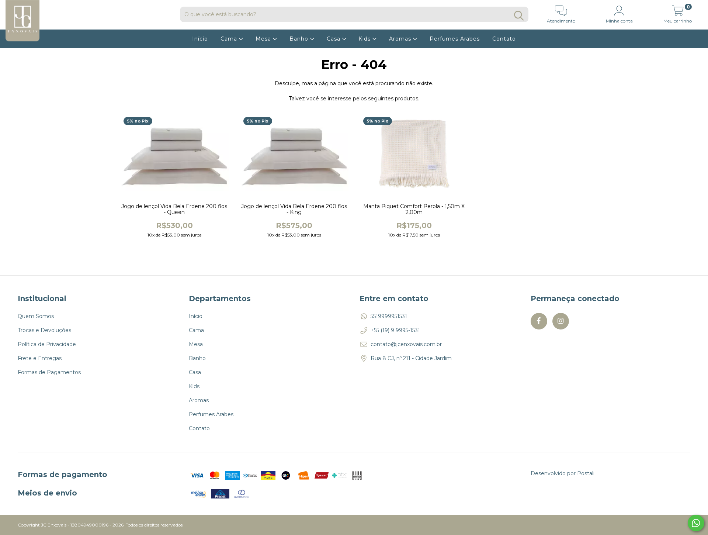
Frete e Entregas (40, 358)
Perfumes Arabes (455, 38)
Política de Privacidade (47, 344)
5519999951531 (389, 316)
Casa (334, 38)
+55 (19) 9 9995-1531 (395, 330)
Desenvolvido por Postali (562, 473)
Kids (365, 38)
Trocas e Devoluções (44, 330)
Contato (504, 38)
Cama (230, 38)
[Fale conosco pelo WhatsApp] (696, 523)
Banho (299, 38)
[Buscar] (518, 15)
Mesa (264, 38)
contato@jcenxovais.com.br (406, 344)
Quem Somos (36, 316)
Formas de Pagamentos (49, 372)
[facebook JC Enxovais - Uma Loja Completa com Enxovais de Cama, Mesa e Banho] (539, 321)
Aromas (401, 38)
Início (200, 38)
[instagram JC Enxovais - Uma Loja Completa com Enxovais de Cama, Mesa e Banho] (560, 321)
